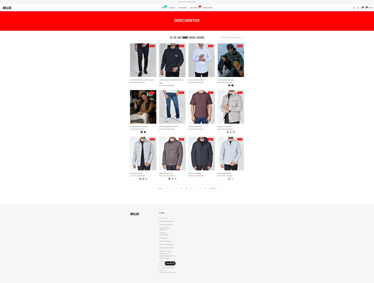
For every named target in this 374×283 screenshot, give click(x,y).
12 (205, 188)
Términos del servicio (166, 244)
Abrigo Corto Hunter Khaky (224, 126)
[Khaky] (234, 132)
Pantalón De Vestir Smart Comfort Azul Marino (142, 80)
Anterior (160, 188)
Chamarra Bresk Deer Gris (224, 173)
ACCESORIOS (182, 8)
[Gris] (230, 132)
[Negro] (229, 85)
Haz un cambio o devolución (165, 229)
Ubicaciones (163, 218)
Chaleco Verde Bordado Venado (226, 80)
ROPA (164, 8)
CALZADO (171, 8)
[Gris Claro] (232, 178)
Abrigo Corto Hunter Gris (136, 173)
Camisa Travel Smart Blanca (196, 80)
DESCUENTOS (195, 8)
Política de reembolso (166, 248)
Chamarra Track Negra (194, 173)
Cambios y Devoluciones (163, 234)
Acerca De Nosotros (166, 225)
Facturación (163, 238)
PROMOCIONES (207, 8)
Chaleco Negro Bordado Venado (138, 126)
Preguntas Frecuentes (166, 221)
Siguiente (213, 188)
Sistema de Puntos (165, 241)
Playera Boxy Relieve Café (195, 126)
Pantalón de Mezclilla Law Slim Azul (168, 126)
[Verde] (232, 85)
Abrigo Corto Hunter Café (165, 173)
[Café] (227, 132)
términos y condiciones (167, 272)
